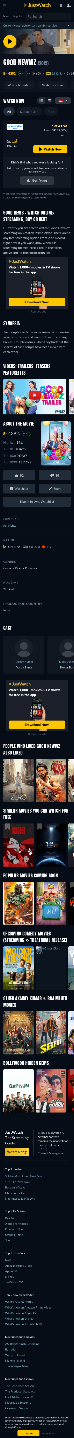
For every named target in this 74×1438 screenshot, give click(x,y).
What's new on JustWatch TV (23, 1324)
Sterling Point (14, 1234)
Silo (7, 1240)
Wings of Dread (15, 1355)
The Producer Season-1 (20, 1391)
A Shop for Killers (16, 1223)
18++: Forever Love (17, 1182)
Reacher (10, 1218)
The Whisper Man (16, 1366)
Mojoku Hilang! (15, 1360)
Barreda (10, 1349)
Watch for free (52, 85)
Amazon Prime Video (18, 1265)
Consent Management (52, 1153)
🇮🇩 (61, 101)
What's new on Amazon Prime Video (28, 1307)
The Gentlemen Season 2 (20, 1386)
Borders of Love (15, 1187)
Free (51, 111)
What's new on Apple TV (20, 1313)
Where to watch (19, 85)
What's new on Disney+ (20, 1318)
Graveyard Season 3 (17, 1408)
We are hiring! (17, 1152)
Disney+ (10, 1276)
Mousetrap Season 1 (18, 1402)
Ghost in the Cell (15, 1193)
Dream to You (14, 1229)
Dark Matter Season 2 (19, 1397)
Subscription (29, 111)
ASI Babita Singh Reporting (22, 1344)
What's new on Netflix (19, 1302)
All (9, 111)
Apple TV (11, 1271)
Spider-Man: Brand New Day (23, 1176)
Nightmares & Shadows (20, 1198)
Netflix (9, 1260)
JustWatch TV (14, 1282)
